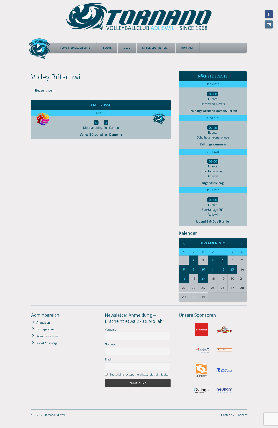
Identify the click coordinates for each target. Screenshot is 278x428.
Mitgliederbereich (155, 47)
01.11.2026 (213, 152)
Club (127, 47)
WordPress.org (46, 343)
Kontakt (187, 47)
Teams (107, 47)
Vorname (110, 329)
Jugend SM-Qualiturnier (213, 221)
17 (203, 278)
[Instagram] (269, 24)
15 (184, 278)
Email (108, 359)
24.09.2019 (101, 113)
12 (222, 269)
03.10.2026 (213, 118)
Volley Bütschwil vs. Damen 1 (101, 134)
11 (213, 269)
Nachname (111, 344)
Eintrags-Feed (45, 329)
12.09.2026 (213, 84)
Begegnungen (44, 90)
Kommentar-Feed (48, 336)
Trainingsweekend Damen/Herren (213, 110)
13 (232, 269)
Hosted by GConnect (234, 415)
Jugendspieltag (213, 182)
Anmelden (43, 322)
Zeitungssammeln (213, 144)
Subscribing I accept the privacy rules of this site (139, 374)
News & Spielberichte (75, 47)
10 (203, 269)
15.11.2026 (213, 190)
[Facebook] (269, 14)
